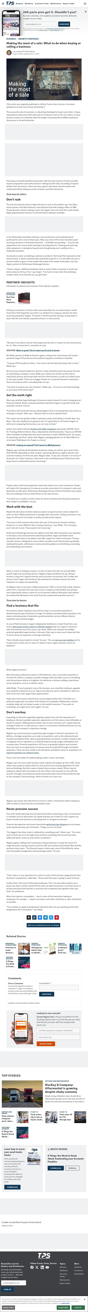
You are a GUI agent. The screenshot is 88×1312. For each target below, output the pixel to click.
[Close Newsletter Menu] (85, 11)
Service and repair (7, 1112)
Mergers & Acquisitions (11, 944)
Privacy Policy (43, 30)
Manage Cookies (8, 1307)
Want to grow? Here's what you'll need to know (37, 350)
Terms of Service (54, 30)
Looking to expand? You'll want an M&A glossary (38, 445)
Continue (46, 994)
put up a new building (64, 640)
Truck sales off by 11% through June (66, 1117)
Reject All (78, 1307)
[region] (44, 1304)
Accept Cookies (63, 1307)
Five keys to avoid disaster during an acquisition (11, 950)
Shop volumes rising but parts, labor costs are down (8, 1119)
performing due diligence (56, 824)
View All (72, 1168)
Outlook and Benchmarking (57, 1081)
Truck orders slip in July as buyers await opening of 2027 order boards (36, 1117)
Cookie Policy (65, 1303)
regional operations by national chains (22, 752)
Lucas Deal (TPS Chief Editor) (24, 51)
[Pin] (57, 917)
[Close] (84, 1299)
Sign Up (7, 1289)
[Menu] (3, 3)
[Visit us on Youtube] (47, 1267)
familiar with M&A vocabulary (43, 429)
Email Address (45, 983)
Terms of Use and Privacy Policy (56, 28)
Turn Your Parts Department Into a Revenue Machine (11, 300)
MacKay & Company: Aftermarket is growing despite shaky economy (61, 1088)
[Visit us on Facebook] (32, 1267)
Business (11, 38)
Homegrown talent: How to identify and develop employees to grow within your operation (36, 950)
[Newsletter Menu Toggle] (85, 3)
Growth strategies (28, 38)
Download (12, 1187)
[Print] (29, 917)
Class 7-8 (34, 1112)
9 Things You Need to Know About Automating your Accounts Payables (11, 964)
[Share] (40, 917)
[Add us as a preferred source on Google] (34, 917)
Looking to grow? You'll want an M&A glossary (63, 950)
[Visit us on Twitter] (37, 1267)
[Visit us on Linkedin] (42, 1267)
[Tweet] (51, 917)
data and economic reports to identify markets (32, 626)
